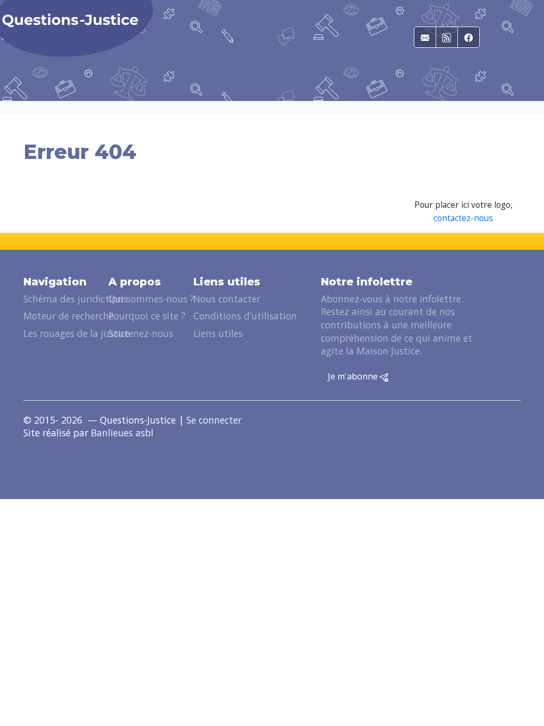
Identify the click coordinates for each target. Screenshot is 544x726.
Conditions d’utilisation (245, 315)
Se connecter (214, 419)
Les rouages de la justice (76, 333)
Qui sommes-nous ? (151, 298)
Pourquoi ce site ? (146, 315)
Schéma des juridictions (75, 298)
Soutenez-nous (140, 333)
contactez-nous (463, 218)
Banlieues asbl (122, 432)
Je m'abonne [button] (354, 376)
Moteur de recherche (68, 315)
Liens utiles (218, 333)
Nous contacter (226, 298)
